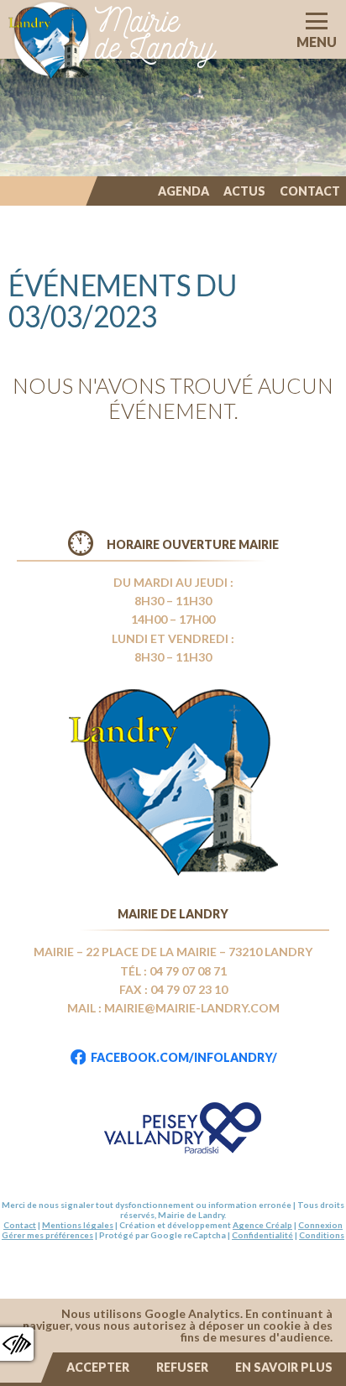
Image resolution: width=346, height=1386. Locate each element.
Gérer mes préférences (47, 1235)
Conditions (321, 1235)
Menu (316, 42)
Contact (310, 191)
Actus (244, 191)
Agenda (183, 191)
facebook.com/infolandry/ (184, 1057)
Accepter (97, 1367)
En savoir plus (284, 1367)
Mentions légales (77, 1225)
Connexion (320, 1225)
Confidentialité (262, 1235)
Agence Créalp (262, 1225)
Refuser (182, 1367)
